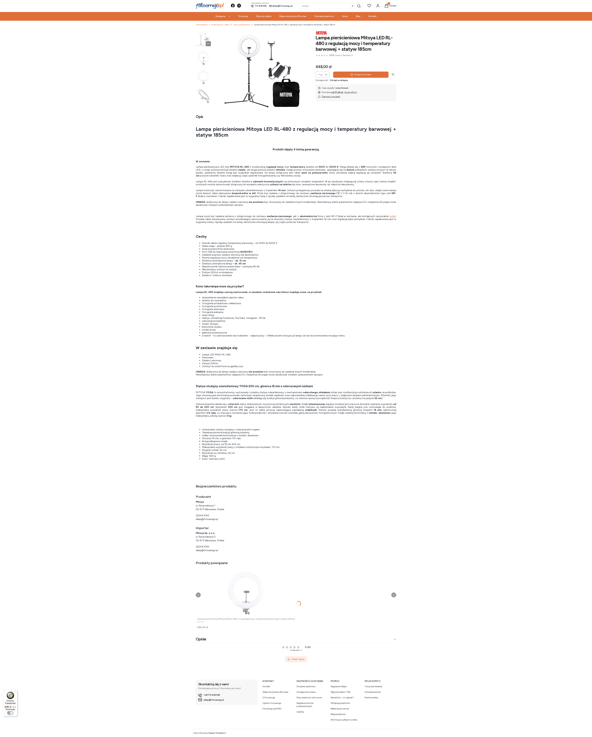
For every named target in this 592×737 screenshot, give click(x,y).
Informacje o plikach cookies (344, 719)
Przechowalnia (371, 697)
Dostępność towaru (306, 692)
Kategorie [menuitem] (220, 16)
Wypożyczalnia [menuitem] (263, 16)
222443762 (202, 515)
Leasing (300, 711)
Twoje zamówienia (373, 686)
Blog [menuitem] (358, 16)
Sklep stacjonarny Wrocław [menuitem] (292, 16)
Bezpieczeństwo (338, 714)
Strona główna (202, 25)
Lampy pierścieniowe (241, 25)
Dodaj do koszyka (362, 74)
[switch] (10, 713)
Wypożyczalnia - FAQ (340, 692)
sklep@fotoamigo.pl (207, 519)
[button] (359, 6)
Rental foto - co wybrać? (342, 697)
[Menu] (15, 692)
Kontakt (266, 686)
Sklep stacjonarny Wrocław (275, 692)
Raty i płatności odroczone (309, 697)
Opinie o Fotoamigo (272, 703)
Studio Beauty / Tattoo (220, 25)
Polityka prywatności (340, 703)
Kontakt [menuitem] (372, 16)
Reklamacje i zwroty (340, 708)
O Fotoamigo (269, 697)
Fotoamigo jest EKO (272, 708)
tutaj (392, 216)
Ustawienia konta (373, 692)
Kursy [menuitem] (345, 16)
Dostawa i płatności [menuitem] (324, 16)
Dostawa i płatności (306, 686)
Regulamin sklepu (339, 686)
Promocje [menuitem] (243, 16)
